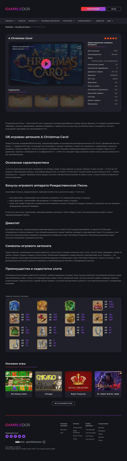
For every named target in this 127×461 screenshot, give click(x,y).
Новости (100, 21)
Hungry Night (77, 427)
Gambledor (9, 27)
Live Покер (89, 436)
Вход (113, 9)
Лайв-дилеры (84, 21)
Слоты (100, 440)
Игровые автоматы (50, 21)
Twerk (75, 439)
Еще (109, 21)
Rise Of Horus (77, 436)
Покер (100, 434)
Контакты (63, 429)
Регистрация (93, 9)
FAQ (61, 433)
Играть (19, 381)
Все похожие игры (63, 403)
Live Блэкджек (91, 433)
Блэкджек (101, 431)
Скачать (22, 21)
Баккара (101, 427)
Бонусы (32, 21)
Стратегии (67, 21)
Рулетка (101, 437)
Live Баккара (90, 429)
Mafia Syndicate (76, 431)
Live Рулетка (90, 439)
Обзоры (9, 21)
